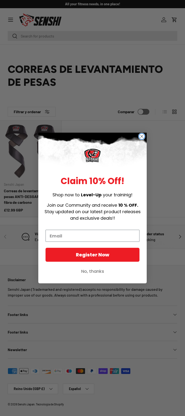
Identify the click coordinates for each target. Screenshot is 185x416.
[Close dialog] (142, 136)
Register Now (92, 254)
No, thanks (92, 271)
